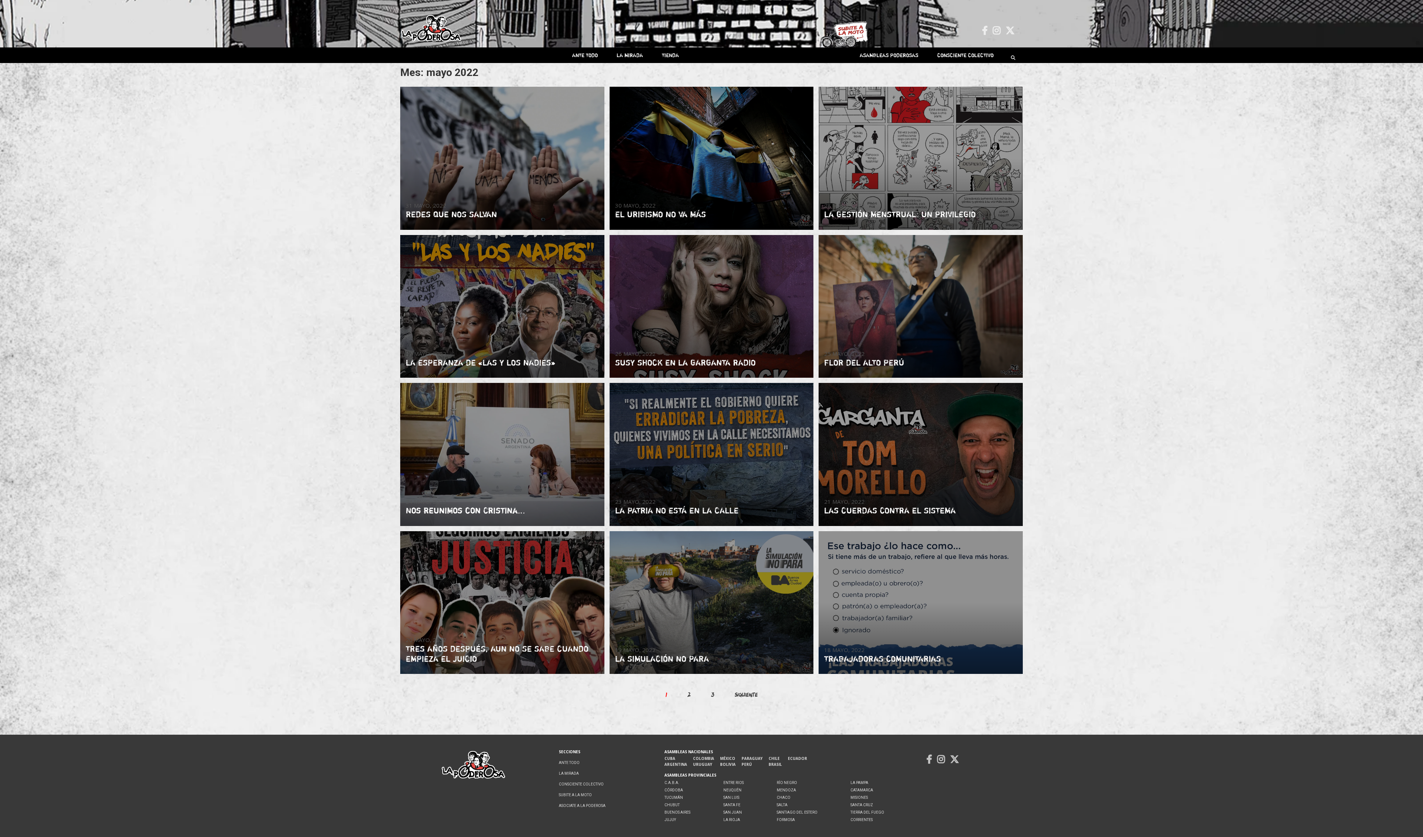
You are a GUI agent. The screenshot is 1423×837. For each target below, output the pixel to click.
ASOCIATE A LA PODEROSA (582, 806)
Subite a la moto (575, 795)
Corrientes (861, 820)
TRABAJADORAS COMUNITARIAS (882, 659)
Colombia (703, 758)
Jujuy (670, 820)
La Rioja (731, 820)
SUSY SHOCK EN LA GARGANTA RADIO (685, 362)
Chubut (672, 805)
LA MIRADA (630, 55)
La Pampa (859, 783)
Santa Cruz (861, 805)
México (727, 758)
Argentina (675, 764)
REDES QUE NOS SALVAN (451, 214)
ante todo (585, 55)
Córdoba (673, 790)
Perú (747, 764)
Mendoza (786, 790)
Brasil (775, 764)
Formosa (786, 820)
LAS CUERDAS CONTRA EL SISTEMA (890, 510)
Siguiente (746, 694)
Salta (782, 805)
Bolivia (728, 764)
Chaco (783, 797)
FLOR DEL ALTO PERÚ (864, 362)
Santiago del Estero (797, 812)
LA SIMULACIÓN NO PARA (662, 659)
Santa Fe (731, 805)
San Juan (732, 812)
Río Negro (787, 783)
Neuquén (732, 790)
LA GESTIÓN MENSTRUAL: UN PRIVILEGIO (900, 214)
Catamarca (861, 790)
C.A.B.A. (671, 783)
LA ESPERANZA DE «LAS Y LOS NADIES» (480, 362)
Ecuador (797, 758)
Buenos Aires (677, 812)
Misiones (859, 797)
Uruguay (702, 764)
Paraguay (752, 758)
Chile (774, 758)
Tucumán (673, 797)
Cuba (669, 758)
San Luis (731, 797)
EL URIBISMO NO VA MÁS (660, 214)
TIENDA (670, 55)
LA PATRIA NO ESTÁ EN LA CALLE (677, 510)
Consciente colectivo (965, 55)
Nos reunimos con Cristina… (465, 510)
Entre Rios (733, 783)
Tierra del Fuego (867, 812)
